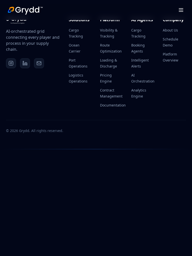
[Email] (39, 63)
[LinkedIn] (25, 63)
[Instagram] (11, 63)
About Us (170, 30)
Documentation (113, 105)
